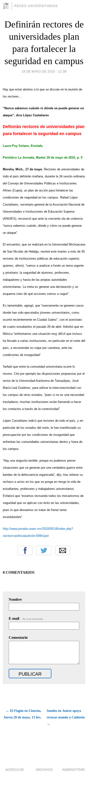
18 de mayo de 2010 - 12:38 (44, 71)
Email (62, 550)
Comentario (18, 637)
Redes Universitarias (36, 6)
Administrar (73, 770)
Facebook (25, 550)
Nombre (15, 599)
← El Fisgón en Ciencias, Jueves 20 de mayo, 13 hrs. (22, 714)
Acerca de (14, 770)
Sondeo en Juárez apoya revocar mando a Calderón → (66, 717)
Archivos (44, 770)
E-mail (26, 618)
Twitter (43, 550)
